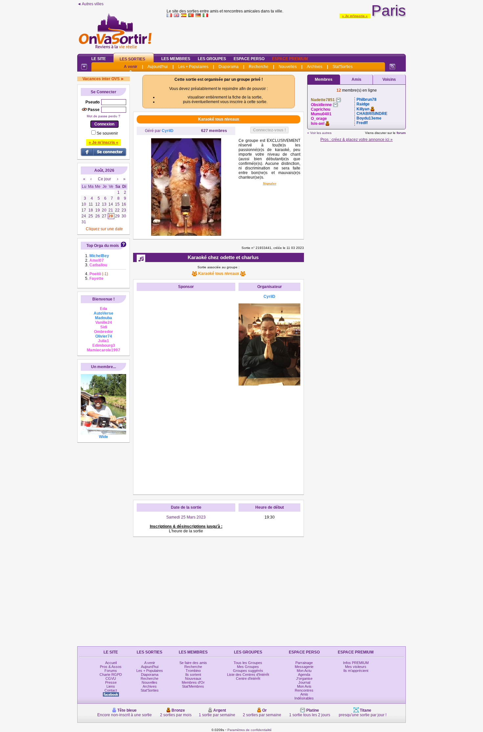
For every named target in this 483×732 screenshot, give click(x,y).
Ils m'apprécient (355, 671)
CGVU (110, 678)
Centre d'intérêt (248, 678)
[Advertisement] (286, 34)
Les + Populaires (193, 66)
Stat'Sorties (343, 66)
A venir (130, 66)
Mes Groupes (248, 667)
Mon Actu (304, 671)
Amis (356, 79)
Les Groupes (212, 58)
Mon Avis (304, 686)
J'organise (304, 678)
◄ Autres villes (90, 4)
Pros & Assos (111, 667)
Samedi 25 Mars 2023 (186, 517)
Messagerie (304, 667)
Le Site (98, 58)
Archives (314, 66)
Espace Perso (249, 58)
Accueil (111, 663)
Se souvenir (107, 133)
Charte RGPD (111, 675)
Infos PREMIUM (356, 663)
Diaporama (228, 66)
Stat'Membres (193, 686)
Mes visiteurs (355, 667)
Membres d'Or (193, 682)
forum (401, 133)
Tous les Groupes (248, 663)
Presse (111, 682)
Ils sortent (193, 675)
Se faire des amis (193, 663)
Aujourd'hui (158, 66)
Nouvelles (288, 66)
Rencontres (304, 690)
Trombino (193, 671)
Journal (304, 682)
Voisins (389, 79)
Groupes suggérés (248, 671)
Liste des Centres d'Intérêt (248, 675)
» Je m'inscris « (355, 16)
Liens (110, 686)
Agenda (304, 675)
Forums (110, 671)
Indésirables (304, 698)
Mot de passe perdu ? (103, 116)
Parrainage (304, 663)
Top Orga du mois (102, 245)
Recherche (258, 66)
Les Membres (175, 58)
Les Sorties (132, 59)
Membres (324, 79)
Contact (110, 690)
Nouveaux (193, 678)
